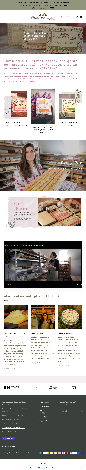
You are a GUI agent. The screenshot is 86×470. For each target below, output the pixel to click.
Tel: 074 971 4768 (9, 432)
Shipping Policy (44, 421)
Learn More (26, 41)
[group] (43, 213)
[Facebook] (41, 464)
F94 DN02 (17, 419)
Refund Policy (44, 417)
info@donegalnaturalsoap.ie (13, 428)
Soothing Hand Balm (66, 333)
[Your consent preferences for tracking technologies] (83, 467)
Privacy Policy (44, 402)
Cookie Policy (44, 406)
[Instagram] (45, 464)
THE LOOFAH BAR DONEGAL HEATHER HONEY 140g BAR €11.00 (43, 129)
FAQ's (40, 425)
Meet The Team (37, 333)
